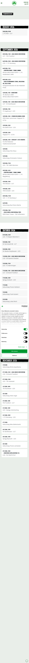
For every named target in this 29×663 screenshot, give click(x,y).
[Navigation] (1, 3)
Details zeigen (21, 347)
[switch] (25, 333)
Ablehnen (14, 355)
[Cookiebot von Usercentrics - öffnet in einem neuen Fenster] (21, 306)
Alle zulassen (14, 351)
